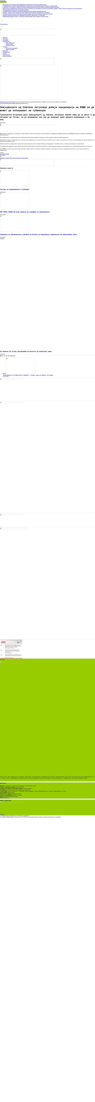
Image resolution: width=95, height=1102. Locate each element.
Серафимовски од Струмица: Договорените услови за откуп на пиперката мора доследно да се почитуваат (30, 5)
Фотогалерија (6, 54)
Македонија (20, 103)
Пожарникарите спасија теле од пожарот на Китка (16, 9)
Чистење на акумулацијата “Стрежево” (14, 189)
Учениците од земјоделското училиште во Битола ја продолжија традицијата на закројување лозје (38, 234)
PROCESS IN (10, 817)
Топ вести (5, 38)
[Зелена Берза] (4, 24)
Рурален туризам (10, 45)
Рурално (5, 46)
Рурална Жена (9, 44)
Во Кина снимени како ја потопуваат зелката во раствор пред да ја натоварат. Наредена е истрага (27, 13)
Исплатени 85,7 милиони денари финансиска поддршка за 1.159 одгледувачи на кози (24, 4)
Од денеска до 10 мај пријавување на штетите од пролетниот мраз (26, 351)
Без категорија (10, 103)
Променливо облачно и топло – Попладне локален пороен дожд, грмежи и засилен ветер (25, 16)
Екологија (5, 50)
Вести (15, 103)
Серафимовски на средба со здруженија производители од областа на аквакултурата (24, 11)
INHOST (58, 817)
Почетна (5, 37)
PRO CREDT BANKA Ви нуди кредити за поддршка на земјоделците (25, 212)
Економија (5, 40)
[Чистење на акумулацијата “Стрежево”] (14, 186)
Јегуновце (2, 154)
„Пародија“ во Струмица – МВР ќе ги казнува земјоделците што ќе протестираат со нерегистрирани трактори (31, 7)
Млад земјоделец (10, 42)
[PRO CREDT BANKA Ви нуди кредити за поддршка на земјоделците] (14, 208)
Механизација (6, 52)
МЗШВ (7, 154)
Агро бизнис (6, 41)
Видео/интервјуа (7, 56)
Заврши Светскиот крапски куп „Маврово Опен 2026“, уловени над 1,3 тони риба (24, 15)
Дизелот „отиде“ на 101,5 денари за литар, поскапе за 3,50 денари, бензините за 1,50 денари (26, 12)
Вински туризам (10, 49)
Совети (5, 53)
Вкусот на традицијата (11, 48)
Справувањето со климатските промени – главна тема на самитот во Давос (28, 375)
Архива (2, 814)
